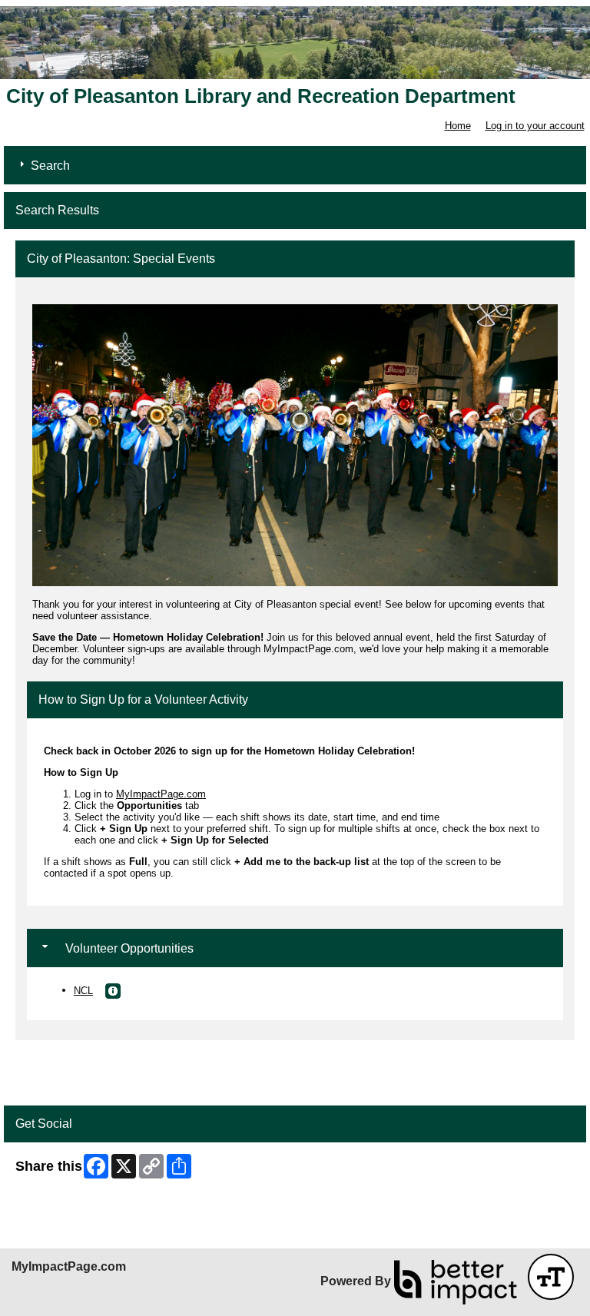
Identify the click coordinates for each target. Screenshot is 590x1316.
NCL (83, 990)
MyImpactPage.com (161, 794)
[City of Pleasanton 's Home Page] (295, 42)
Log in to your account (535, 125)
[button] (113, 991)
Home (458, 125)
